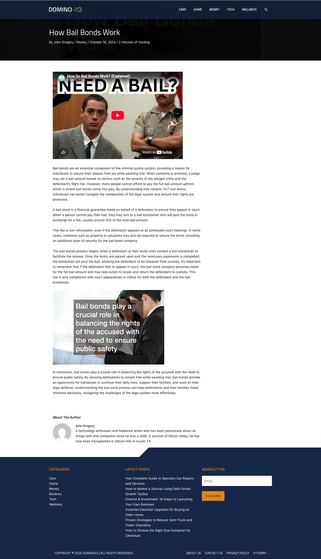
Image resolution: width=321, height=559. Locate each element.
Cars (52, 478)
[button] (266, 9)
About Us (194, 553)
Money (82, 42)
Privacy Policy (238, 553)
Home (53, 483)
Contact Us (214, 553)
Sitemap (259, 553)
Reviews (55, 494)
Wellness (55, 504)
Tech (52, 499)
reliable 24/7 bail (163, 189)
